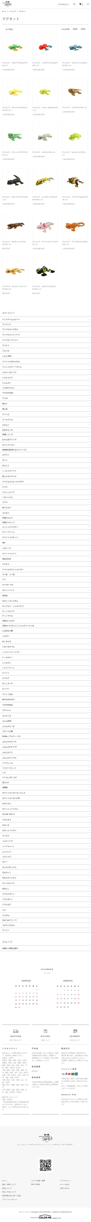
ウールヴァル (7, 419)
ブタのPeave (7, 704)
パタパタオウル (8, 646)
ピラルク (5, 678)
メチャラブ (6, 856)
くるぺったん (7, 497)
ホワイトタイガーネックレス (13, 792)
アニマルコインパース (11, 334)
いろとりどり (7, 377)
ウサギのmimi (7, 392)
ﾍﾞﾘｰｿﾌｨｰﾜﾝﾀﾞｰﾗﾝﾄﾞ (9, 777)
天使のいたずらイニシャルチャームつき (18, 625)
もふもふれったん (9, 867)
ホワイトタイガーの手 (11, 798)
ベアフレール (7, 763)
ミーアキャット (8, 846)
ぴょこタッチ (7, 683)
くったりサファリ (9, 470)
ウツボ (5, 398)
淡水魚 (5, 595)
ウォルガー (6, 383)
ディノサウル (7, 615)
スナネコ (5, 564)
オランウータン (8, 445)
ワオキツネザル (8, 925)
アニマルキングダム (10, 329)
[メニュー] (87, 4)
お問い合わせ (64, 1188)
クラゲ (5, 487)
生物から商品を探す (10, 948)
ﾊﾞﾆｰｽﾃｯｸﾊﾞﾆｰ (7, 657)
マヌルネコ (6, 819)
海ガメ (5, 403)
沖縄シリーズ (7, 434)
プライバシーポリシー (10, 1199)
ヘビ (4, 772)
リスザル (5, 915)
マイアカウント (63, 4)
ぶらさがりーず (8, 726)
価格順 (75, 29)
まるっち (5, 825)
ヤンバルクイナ (8, 883)
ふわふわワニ (7, 752)
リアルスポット (8, 893)
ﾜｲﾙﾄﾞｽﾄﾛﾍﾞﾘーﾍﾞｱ (9, 920)
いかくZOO (6, 356)
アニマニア (12, 11)
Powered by (34, 1217)
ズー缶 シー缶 (8, 574)
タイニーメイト (8, 590)
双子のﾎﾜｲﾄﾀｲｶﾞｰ (9, 699)
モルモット (6, 872)
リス (4, 910)
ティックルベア (8, 611)
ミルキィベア (7, 841)
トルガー (5, 636)
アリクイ (5, 345)
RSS (32, 1184)
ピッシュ (5, 672)
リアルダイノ (7, 899)
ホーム (4, 11)
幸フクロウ (6, 507)
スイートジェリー (9, 553)
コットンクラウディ (10, 527)
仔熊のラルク (7, 517)
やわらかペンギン (9, 877)
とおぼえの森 (7, 630)
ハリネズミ (6, 662)
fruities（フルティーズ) (11, 736)
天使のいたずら (8, 620)
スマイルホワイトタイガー (13, 569)
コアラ (5, 502)
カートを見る (64, 1184)
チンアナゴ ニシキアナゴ (13, 606)
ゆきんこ (5, 888)
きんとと (5, 465)
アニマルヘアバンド (10, 340)
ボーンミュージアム (10, 809)
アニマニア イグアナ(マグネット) (74, 107)
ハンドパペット (8, 667)
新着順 (83, 29)
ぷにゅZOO (6, 721)
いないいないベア (9, 372)
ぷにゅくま (6, 715)
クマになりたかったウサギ (13, 481)
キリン (5, 460)
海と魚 (5, 409)
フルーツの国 (7, 731)
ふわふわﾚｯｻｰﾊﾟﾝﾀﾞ (9, 747)
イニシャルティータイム (12, 366)
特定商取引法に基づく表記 (11, 1195)
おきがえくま (7, 430)
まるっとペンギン (9, 830)
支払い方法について (9, 1192)
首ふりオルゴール (9, 476)
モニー (5, 861)
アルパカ (5, 350)
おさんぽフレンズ (9, 439)
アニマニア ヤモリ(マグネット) (43, 152)
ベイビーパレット (9, 768)
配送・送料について (9, 1184)
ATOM (38, 1184)
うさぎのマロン (8, 387)
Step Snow (6, 558)
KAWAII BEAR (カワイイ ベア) (14, 449)
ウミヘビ (5, 414)
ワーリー (5, 930)
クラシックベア (8, 492)
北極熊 (5, 787)
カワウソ (5, 454)
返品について (7, 1188)
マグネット (22, 11)
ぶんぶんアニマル (9, 757)
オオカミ (5, 425)
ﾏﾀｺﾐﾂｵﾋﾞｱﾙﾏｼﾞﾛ (8, 814)
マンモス (5, 835)
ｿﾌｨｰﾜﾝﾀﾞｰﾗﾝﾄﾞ (8, 584)
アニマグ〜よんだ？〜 (11, 319)
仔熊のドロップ (8, 522)
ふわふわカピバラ (9, 741)
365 (3, 542)
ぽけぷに (5, 782)
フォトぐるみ (7, 694)
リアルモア (6, 904)
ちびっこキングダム (10, 600)
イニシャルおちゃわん (11, 361)
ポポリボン (6, 803)
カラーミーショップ (25, 1212)
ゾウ (4, 579)
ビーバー (5, 688)
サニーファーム (8, 532)
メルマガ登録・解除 (38, 1180)
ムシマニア (6, 851)
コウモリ (5, 513)
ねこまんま (6, 641)
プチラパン (6, 710)
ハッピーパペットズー (11, 652)
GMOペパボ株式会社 (53, 1212)
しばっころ (6, 548)
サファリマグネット (10, 537)
